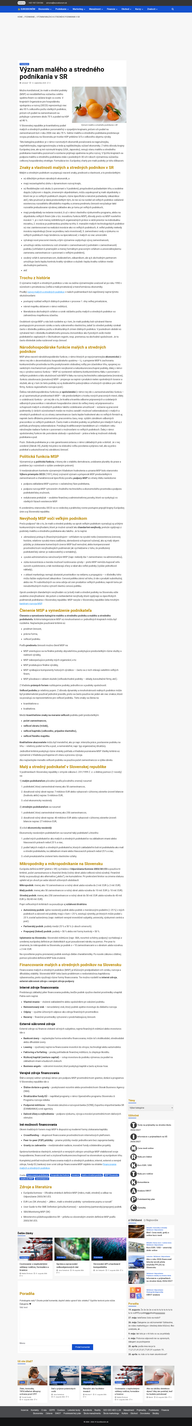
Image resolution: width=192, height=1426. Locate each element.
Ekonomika (43, 9)
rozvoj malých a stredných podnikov (46, 292)
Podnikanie (61, 9)
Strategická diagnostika (154, 1292)
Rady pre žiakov (144, 1157)
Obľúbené (149, 1230)
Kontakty (35, 1410)
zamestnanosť (42, 1179)
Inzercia (24, 1410)
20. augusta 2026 (161, 1397)
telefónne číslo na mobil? (148, 1317)
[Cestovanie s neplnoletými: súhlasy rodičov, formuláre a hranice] (35, 1249)
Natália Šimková (27, 1273)
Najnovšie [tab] (152, 1220)
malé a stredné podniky (92, 1175)
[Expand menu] (50, 9)
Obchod (125, 9)
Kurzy (138, 9)
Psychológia (88, 1382)
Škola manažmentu (92, 1413)
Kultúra (125, 1413)
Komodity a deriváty (160, 1228)
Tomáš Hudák (26, 1397)
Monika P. (88, 1394)
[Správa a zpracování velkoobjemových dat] (71, 1249)
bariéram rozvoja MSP (31, 603)
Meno (22, 1343)
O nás (44, 1410)
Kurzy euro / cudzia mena (162, 1243)
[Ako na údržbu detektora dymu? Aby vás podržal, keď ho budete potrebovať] (159, 1375)
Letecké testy (74, 1410)
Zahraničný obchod (59, 1382)
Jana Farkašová (64, 1270)
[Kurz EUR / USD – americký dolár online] (136, 1248)
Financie (111, 9)
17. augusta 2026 (113, 1270)
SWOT (58, 1413)
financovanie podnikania (37, 1175)
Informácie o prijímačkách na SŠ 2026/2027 (148, 1139)
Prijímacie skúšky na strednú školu (158, 1275)
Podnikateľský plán (146, 1199)
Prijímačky (141, 1410)
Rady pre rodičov (145, 1174)
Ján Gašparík (99, 1270)
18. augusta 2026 (78, 1270)
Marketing (78, 9)
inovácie (75, 1175)
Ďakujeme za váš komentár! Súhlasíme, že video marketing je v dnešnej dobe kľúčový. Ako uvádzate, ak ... (151, 1325)
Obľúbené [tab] (136, 1220)
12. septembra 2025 (39, 83)
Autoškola (87, 1410)
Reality (97, 1410)
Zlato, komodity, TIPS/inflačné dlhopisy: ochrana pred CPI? (30, 1391)
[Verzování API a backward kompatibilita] (108, 1249)
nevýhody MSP (26, 1179)
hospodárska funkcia (60, 1175)
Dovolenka (145, 1413)
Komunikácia (143, 1182)
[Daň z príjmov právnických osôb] (64, 1375)
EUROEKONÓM (27, 9)
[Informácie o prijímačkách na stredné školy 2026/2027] (136, 1278)
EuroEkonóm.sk (102, 1422)
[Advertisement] (96, 39)
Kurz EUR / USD (144, 1165)
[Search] (172, 9)
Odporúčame (158, 1230)
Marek (151, 1397)
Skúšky (155, 1413)
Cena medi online (145, 1148)
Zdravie (49, 1413)
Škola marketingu (111, 1413)
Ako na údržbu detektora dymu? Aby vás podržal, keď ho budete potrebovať (159, 1391)
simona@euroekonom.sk (56, 3)
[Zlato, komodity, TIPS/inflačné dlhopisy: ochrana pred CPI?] (32, 1375)
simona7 (25, 83)
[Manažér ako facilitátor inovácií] (96, 1375)
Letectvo (149, 1256)
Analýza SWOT (144, 1191)
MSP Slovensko (111, 1175)
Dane (22, 1382)
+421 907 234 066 (35, 3)
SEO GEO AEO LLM (112, 1410)
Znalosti (151, 9)
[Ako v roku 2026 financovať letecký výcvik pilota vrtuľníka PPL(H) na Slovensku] (136, 1263)
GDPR (52, 1410)
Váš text (24, 1307)
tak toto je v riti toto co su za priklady (153, 1333)
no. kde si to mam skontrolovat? (152, 1354)
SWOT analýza (153, 1294)
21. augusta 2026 (41, 1273)
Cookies (61, 1410)
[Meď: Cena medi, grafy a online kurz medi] (136, 1233)
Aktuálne (149, 1228)
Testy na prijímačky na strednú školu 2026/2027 (150, 1127)
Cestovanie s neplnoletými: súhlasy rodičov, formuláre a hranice (34, 1267)
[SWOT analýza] (136, 1293)
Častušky (141, 1208)
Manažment (95, 9)
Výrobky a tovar (152, 1382)
